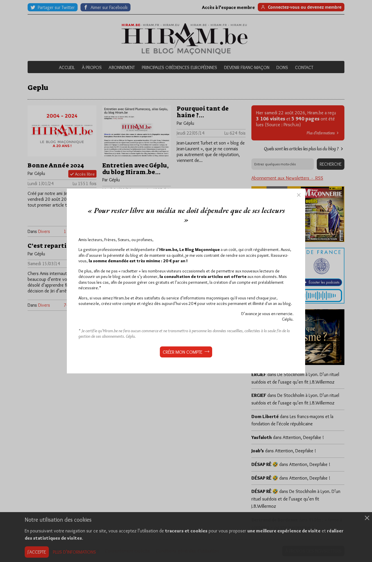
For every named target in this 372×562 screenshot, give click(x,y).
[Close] (298, 195)
